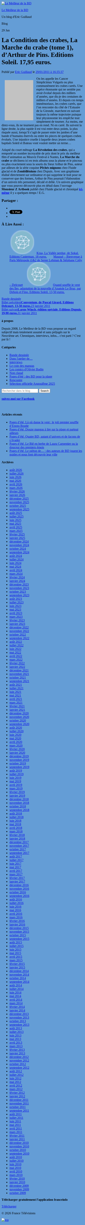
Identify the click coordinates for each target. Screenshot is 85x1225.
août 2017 (15, 856)
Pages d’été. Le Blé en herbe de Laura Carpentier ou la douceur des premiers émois (43, 445)
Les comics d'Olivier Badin (26, 369)
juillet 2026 (16, 473)
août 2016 (15, 899)
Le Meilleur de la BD (15, 10)
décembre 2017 (19, 842)
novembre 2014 (19, 974)
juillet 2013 (16, 1032)
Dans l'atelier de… (21, 358)
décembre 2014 (19, 971)
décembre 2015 (19, 928)
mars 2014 (16, 1003)
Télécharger (9, 1206)
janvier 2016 (17, 924)
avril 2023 (15, 613)
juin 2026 (15, 477)
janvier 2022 (17, 666)
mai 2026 (15, 480)
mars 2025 (16, 530)
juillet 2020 (16, 731)
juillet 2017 (16, 860)
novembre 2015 (19, 931)
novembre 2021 (19, 674)
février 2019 (17, 792)
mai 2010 (15, 1168)
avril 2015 (15, 956)
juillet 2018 (16, 817)
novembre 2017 (19, 845)
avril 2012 (15, 1085)
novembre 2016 (19, 888)
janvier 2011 (17, 1139)
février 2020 (17, 749)
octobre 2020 (17, 720)
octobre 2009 (17, 1193)
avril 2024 (15, 570)
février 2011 (17, 1135)
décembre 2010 (19, 1142)
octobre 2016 (17, 892)
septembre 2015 (19, 938)
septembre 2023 (19, 595)
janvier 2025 (17, 538)
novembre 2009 (19, 1189)
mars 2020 (16, 745)
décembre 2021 (19, 670)
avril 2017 (15, 870)
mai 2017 (15, 867)
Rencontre (15, 380)
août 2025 (15, 513)
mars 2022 (16, 659)
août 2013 (15, 1028)
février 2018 (17, 835)
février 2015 (17, 964)
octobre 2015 (17, 935)
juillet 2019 (16, 774)
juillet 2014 (16, 989)
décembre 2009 (19, 1185)
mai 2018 (15, 824)
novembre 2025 (19, 502)
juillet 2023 (16, 602)
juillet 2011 (16, 1117)
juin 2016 (15, 906)
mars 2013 (16, 1046)
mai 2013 (15, 1039)
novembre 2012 (19, 1060)
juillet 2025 (16, 516)
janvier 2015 (17, 967)
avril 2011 (15, 1128)
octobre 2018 (17, 806)
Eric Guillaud (23, 72)
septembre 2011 (19, 1110)
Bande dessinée (11, 298)
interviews (15, 362)
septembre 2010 (19, 1153)
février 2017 (17, 878)
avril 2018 (15, 828)
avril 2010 (15, 1171)
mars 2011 (15, 1132)
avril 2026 (15, 484)
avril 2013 (15, 1042)
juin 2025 (15, 520)
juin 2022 (15, 649)
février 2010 (17, 1178)
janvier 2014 (17, 1010)
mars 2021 (16, 702)
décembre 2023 (19, 584)
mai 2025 (15, 523)
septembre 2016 (19, 896)
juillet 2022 (16, 645)
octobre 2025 (17, 505)
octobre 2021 (17, 677)
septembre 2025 (19, 509)
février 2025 (17, 534)
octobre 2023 (17, 591)
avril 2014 (15, 999)
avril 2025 (15, 527)
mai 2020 (15, 738)
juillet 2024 (16, 559)
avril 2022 (15, 656)
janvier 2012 (17, 1096)
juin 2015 (15, 949)
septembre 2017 (19, 853)
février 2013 (17, 1049)
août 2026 (15, 470)
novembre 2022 (19, 631)
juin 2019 (15, 777)
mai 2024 (15, 566)
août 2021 (15, 684)
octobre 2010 (17, 1150)
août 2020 (15, 727)
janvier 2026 (17, 495)
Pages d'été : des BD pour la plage (30, 376)
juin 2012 (15, 1078)
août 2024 (15, 556)
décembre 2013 (19, 1014)
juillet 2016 (16, 903)
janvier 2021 (17, 709)
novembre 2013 (19, 1017)
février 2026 (17, 491)
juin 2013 (15, 1035)
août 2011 (15, 1114)
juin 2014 (15, 992)
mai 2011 (15, 1125)
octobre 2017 (17, 849)
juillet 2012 (16, 1074)
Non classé (16, 373)
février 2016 (17, 921)
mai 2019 (15, 781)
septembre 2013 (19, 1024)
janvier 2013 (17, 1053)
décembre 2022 (19, 627)
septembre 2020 (19, 724)
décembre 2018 (19, 799)
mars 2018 (16, 831)
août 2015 (15, 942)
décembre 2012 (19, 1057)
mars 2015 (16, 960)
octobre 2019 (17, 763)
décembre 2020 (19, 713)
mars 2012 (16, 1089)
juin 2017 (15, 863)
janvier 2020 (17, 752)
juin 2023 (15, 606)
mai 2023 (15, 609)
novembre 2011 (19, 1103)
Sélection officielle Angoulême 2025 (32, 383)
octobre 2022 (17, 634)
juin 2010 (15, 1164)
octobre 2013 (17, 1021)
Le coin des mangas (21, 365)
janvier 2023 (17, 624)
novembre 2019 (19, 760)
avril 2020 (15, 742)
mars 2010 (16, 1175)
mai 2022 (15, 652)
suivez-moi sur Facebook (18, 398)
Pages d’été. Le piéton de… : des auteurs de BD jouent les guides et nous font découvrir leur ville (45, 452)
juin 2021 (15, 692)
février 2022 (17, 663)
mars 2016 (16, 917)
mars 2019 (16, 788)
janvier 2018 (17, 838)
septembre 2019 (19, 767)
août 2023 (15, 598)
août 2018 (15, 813)
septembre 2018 (19, 810)
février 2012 (17, 1092)
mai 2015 (15, 953)
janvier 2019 (17, 795)
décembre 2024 (19, 541)
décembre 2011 (18, 1100)
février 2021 (17, 706)
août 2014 (15, 985)
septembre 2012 (19, 1067)
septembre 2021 (19, 681)
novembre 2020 (19, 717)
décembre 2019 (19, 756)
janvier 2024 (17, 581)
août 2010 (15, 1157)
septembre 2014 (19, 981)
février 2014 (17, 1006)
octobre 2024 (17, 548)
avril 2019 (15, 785)
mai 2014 (15, 996)
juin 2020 (15, 734)
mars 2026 (16, 488)
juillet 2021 (16, 688)
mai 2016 (15, 910)
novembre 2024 (19, 545)
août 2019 (15, 770)
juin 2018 (15, 820)
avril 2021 (15, 699)
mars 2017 (16, 874)
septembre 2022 (19, 638)
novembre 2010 (19, 1146)
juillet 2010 (16, 1160)
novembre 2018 (19, 802)
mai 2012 (15, 1082)
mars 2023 (16, 616)
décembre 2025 (19, 498)
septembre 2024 (19, 552)
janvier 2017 (17, 881)
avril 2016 (15, 913)
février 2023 (17, 620)
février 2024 (17, 577)
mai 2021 (15, 695)
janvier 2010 (17, 1182)
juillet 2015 (16, 946)
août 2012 (15, 1071)
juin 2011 (15, 1121)
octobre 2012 (17, 1064)
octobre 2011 (17, 1107)
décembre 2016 (19, 885)
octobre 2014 (17, 978)
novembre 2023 (19, 588)
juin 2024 (15, 563)
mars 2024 (16, 573)
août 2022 (15, 641)
